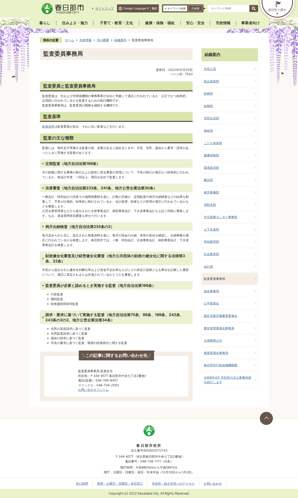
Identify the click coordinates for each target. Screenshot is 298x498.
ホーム (69, 40)
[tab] (175, 8)
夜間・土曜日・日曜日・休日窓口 (120, 483)
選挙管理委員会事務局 (219, 328)
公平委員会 (211, 303)
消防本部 (210, 205)
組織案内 (120, 40)
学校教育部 (211, 241)
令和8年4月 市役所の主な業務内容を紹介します (227, 380)
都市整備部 (211, 192)
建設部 (208, 180)
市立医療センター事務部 (220, 217)
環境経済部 (211, 167)
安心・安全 (195, 23)
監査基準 (48, 126)
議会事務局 (211, 291)
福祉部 (208, 130)
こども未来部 (213, 143)
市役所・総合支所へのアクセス (173, 483)
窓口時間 (82, 483)
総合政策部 (211, 81)
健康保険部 (211, 155)
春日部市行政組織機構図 (220, 365)
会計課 (208, 266)
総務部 (208, 106)
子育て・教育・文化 (116, 23)
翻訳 (155, 8)
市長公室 (210, 69)
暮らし (44, 23)
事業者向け (250, 23)
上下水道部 (211, 229)
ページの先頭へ (266, 418)
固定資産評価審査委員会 (220, 316)
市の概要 (103, 40)
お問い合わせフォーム (93, 390)
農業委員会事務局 (216, 353)
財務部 (208, 93)
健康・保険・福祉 (160, 23)
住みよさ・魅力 (75, 23)
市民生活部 (211, 118)
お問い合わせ (213, 483)
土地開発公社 (213, 340)
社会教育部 (211, 254)
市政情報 (223, 23)
